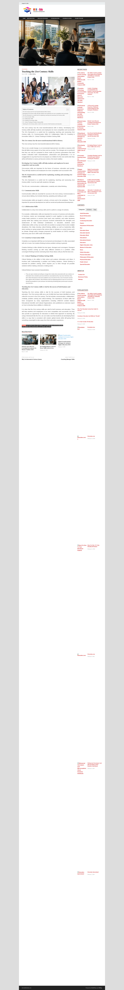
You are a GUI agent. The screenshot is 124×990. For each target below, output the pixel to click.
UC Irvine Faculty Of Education (85, 321)
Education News (84, 230)
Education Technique (43, 18)
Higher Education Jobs (86, 245)
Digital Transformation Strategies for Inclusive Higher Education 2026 (64, 343)
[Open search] (101, 18)
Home (24, 18)
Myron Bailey (33, 74)
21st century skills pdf (45, 326)
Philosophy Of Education (87, 257)
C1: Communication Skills (28, 116)
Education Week (84, 235)
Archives (89, 209)
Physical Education (85, 259)
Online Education (84, 252)
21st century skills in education (30, 326)
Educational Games (85, 240)
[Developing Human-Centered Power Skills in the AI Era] (48, 340)
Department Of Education (87, 225)
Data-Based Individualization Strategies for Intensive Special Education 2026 (94, 134)
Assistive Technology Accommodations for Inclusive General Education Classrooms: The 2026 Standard (94, 91)
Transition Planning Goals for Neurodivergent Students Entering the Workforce (94, 157)
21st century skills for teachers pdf (53, 325)
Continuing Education (86, 220)
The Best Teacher (79, 18)
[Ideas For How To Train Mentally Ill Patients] (81, 545)
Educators (83, 242)
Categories (82, 209)
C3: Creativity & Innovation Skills (30, 120)
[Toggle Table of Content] (66, 109)
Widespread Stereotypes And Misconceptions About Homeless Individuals (94, 764)
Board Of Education (85, 215)
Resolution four (91, 327)
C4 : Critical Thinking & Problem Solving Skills (33, 122)
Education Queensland (93, 872)
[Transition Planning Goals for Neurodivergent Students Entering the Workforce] (81, 155)
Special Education (85, 264)
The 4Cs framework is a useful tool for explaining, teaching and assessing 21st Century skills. (44, 115)
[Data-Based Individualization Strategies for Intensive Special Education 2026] (81, 133)
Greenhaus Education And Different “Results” (88, 316)
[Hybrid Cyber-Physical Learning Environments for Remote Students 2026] (30, 340)
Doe (81, 228)
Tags (95, 209)
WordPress (93, 987)
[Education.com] (81, 436)
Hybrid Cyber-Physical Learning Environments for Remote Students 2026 (29, 348)
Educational (24, 69)
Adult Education (84, 213)
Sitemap (80, 279)
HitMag (100, 987)
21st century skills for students (35, 325)
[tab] (82, 209)
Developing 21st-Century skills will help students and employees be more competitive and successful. (45, 113)
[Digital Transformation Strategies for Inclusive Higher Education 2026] (66, 337)
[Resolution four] (81, 327)
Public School (84, 262)
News (81, 249)
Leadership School (67, 18)
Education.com (91, 436)
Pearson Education (85, 254)
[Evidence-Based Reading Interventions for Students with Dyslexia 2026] (81, 179)
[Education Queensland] (81, 872)
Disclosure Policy (83, 277)
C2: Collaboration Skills (28, 118)
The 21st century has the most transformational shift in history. (37, 111)
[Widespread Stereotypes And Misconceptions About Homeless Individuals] (81, 763)
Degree (82, 223)
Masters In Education (85, 247)
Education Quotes (85, 232)
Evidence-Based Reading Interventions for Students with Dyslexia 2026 (93, 181)
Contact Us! (81, 274)
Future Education (55, 18)
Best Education (30, 18)
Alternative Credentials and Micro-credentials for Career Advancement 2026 (94, 191)
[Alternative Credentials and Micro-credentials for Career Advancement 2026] (81, 190)
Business (82, 218)
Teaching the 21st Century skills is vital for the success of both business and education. (42, 123)
